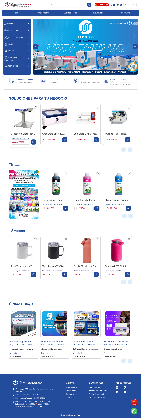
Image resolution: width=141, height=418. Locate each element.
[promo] (134, 402)
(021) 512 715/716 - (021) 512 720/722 (29, 395)
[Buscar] (89, 5)
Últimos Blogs (70, 13)
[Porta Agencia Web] (77, 415)
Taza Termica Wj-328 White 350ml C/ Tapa (21, 266)
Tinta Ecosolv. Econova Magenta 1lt (86, 200)
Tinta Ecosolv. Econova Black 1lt (55, 200)
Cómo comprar (94, 387)
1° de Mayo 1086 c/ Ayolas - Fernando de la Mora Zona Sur (34, 390)
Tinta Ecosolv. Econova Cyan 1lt (117, 200)
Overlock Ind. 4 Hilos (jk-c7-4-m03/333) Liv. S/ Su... (116, 134)
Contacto (125, 13)
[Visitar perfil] (117, 387)
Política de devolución (97, 394)
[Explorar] (24, 194)
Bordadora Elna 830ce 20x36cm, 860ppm (85, 134)
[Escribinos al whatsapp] (134, 411)
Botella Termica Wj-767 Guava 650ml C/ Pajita (85, 266)
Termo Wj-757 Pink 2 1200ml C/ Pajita (115, 266)
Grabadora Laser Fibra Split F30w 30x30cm (22, 134)
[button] (35, 46)
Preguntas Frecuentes (97, 397)
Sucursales (98, 13)
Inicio (15, 13)
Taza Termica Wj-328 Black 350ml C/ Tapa (53, 266)
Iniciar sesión (130, 5)
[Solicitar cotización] (33, 142)
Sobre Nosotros (42, 13)
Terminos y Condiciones (98, 390)
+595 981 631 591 (30, 398)
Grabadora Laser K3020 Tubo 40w (54, 134)
